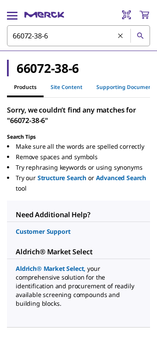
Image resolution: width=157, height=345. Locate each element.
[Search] (140, 36)
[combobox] (78, 36)
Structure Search (62, 178)
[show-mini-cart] (144, 14)
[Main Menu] (12, 15)
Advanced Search (121, 178)
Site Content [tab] (66, 87)
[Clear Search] (120, 36)
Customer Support (43, 231)
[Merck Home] (44, 15)
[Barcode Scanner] (126, 15)
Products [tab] (25, 87)
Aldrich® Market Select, (50, 268)
